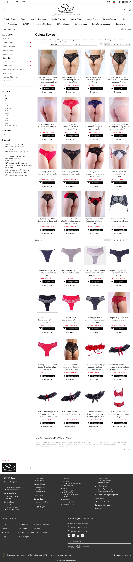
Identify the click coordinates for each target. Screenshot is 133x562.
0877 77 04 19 (21, 2)
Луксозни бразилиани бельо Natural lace (71, 271)
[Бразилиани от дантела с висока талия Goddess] (71, 350)
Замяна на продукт (41, 524)
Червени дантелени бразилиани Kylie (119, 318)
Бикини (39, 504)
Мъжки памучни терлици (106, 491)
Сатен (8, 498)
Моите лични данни (123, 555)
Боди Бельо (10, 505)
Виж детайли (49, 88)
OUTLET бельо (9, 478)
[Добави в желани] (40, 88)
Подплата (66, 481)
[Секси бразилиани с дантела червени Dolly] (47, 156)
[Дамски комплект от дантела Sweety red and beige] (119, 397)
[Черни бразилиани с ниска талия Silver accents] (119, 255)
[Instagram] (127, 2)
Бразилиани (41, 506)
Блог (35, 537)
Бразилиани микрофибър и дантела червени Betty (71, 126)
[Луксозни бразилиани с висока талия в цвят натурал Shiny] (95, 255)
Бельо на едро (81, 24)
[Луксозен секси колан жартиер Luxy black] (119, 204)
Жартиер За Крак (70, 502)
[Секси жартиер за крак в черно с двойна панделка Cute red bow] (47, 397)
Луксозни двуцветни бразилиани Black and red (95, 220)
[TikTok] (130, 2)
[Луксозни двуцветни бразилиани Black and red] (95, 204)
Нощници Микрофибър (13, 487)
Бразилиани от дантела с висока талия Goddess (71, 366)
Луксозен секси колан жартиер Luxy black (119, 219)
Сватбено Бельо (68, 504)
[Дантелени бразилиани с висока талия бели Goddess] (47, 109)
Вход (4, 537)
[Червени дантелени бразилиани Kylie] (119, 302)
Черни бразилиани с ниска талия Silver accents (119, 272)
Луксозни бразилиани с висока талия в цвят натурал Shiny (95, 272)
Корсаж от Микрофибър (72, 494)
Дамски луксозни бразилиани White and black (119, 173)
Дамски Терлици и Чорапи (106, 489)
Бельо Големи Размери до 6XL (106, 495)
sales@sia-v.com (82, 523)
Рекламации (38, 528)
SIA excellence (100, 509)
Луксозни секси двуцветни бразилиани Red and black (71, 220)
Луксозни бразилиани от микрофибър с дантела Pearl (71, 79)
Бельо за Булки (103, 478)
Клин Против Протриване (72, 483)
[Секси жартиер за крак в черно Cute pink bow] (71, 397)
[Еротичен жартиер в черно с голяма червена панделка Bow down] (119, 350)
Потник (38, 489)
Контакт (5, 532)
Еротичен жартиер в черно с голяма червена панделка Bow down (119, 366)
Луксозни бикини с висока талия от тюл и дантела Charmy (119, 79)
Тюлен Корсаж (68, 492)
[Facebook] (120, 2)
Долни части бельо (42, 502)
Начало (4, 524)
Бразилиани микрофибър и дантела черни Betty (95, 173)
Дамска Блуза (40, 491)
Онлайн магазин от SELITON (66, 560)
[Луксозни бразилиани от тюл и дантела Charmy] (95, 62)
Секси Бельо (92, 19)
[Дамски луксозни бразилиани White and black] (119, 156)
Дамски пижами (10, 493)
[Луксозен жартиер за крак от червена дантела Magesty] (95, 350)
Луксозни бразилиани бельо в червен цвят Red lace (47, 366)
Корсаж (65, 488)
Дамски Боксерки (42, 508)
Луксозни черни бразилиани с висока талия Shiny (47, 319)
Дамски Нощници (38, 19)
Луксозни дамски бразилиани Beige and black (47, 220)
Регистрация (23, 524)
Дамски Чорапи (101, 486)
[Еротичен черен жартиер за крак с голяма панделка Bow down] (95, 397)
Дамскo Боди (9, 502)
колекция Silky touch (43, 24)
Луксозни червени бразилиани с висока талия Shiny (71, 319)
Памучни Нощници (12, 485)
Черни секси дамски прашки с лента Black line (47, 272)
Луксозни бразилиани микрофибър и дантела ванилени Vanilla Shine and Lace (119, 126)
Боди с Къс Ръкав (12, 507)
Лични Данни (23, 528)
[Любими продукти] (125, 9)
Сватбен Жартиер (105, 480)
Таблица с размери (41, 532)
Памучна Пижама (12, 496)
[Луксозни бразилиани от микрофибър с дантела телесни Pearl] (47, 62)
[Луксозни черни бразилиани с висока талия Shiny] (47, 302)
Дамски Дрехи (76, 19)
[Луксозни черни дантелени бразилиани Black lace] (95, 302)
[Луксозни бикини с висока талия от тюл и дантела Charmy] (119, 62)
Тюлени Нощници (12, 489)
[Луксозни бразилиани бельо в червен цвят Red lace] (47, 350)
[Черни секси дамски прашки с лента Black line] (47, 255)
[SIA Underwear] (9, 467)
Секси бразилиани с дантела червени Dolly (47, 172)
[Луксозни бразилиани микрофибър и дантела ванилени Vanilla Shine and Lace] (119, 109)
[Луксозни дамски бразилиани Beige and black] (47, 204)
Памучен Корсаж (69, 491)
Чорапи (126, 19)
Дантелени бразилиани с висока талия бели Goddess (47, 126)
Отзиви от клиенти (101, 24)
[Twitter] (123, 2)
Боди (23, 19)
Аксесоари (12, 24)
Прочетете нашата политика (59, 555)
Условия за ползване (26, 532)
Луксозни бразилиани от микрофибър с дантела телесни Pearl (47, 79)
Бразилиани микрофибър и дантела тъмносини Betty (95, 126)
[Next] (29, 467)
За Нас (4, 528)
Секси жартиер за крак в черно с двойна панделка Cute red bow (47, 414)
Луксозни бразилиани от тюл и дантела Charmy (95, 79)
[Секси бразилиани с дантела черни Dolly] (71, 156)
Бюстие (65, 496)
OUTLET (26, 24)
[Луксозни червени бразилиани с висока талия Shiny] (71, 302)
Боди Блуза (40, 478)
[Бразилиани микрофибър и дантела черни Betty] (95, 156)
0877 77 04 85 (82, 531)
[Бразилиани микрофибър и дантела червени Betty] (71, 109)
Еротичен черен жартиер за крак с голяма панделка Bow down (95, 414)
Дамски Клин (40, 487)
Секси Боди (40, 480)
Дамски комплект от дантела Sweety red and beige (118, 414)
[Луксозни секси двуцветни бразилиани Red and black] (71, 204)
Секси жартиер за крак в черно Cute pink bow (71, 412)
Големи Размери (110, 19)
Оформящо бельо (103, 482)
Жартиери (66, 499)
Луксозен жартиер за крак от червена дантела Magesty (95, 366)
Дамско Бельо (10, 19)
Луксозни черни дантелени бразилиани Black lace (95, 319)
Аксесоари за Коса (104, 501)
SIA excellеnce (63, 24)
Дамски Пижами (58, 19)
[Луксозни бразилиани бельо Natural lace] (71, 255)
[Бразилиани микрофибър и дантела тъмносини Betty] (95, 109)
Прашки (66, 478)
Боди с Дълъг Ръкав (13, 509)
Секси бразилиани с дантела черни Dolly (71, 172)
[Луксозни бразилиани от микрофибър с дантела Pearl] (71, 62)
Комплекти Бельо (68, 485)
